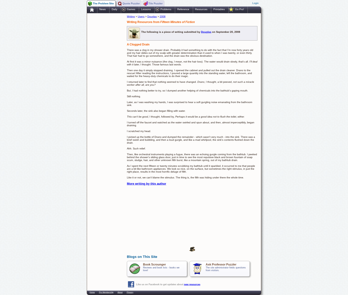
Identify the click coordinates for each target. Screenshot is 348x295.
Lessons (146, 9)
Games (131, 9)
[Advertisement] (105, 71)
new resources (192, 284)
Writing (131, 16)
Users (141, 16)
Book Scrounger (154, 264)
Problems (165, 9)
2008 (162, 16)
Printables (219, 9)
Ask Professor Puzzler (221, 264)
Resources (201, 9)
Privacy (130, 292)
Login (255, 3)
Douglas (152, 16)
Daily (114, 9)
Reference (183, 9)
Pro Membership (106, 292)
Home (92, 292)
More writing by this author (146, 183)
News (102, 9)
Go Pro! (239, 9)
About (120, 292)
